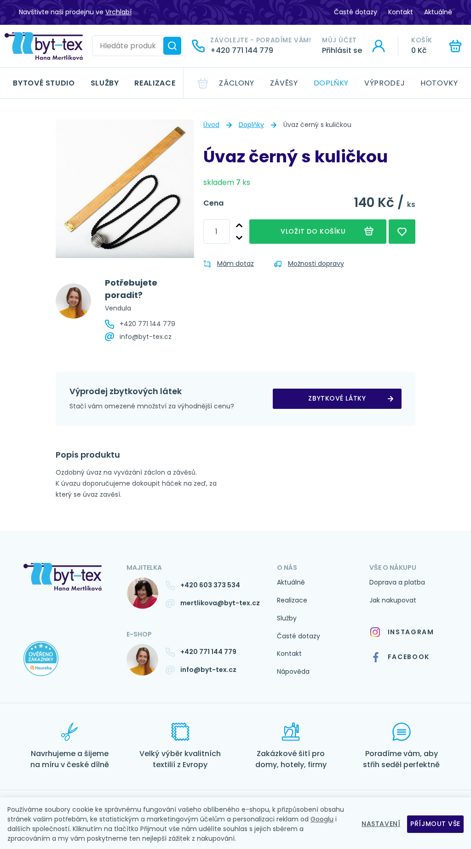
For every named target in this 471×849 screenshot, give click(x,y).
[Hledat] (172, 46)
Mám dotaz (235, 263)
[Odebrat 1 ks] (239, 238)
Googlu (321, 819)
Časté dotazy (355, 12)
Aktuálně (438, 12)
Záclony (236, 83)
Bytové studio (44, 83)
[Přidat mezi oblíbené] (402, 231)
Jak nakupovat (392, 600)
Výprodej (384, 83)
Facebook (409, 656)
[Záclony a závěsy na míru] (44, 46)
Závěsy (284, 83)
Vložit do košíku (313, 231)
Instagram (411, 632)
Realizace (154, 83)
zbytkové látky (337, 398)
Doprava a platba (397, 582)
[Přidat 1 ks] (239, 225)
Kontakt (400, 12)
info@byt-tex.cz (146, 336)
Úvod (211, 124)
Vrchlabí (118, 12)
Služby (105, 83)
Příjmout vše (435, 823)
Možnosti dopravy (316, 263)
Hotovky (439, 83)
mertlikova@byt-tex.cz (220, 603)
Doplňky (331, 83)
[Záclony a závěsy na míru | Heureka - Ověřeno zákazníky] (68, 667)
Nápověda (293, 671)
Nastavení (381, 823)
